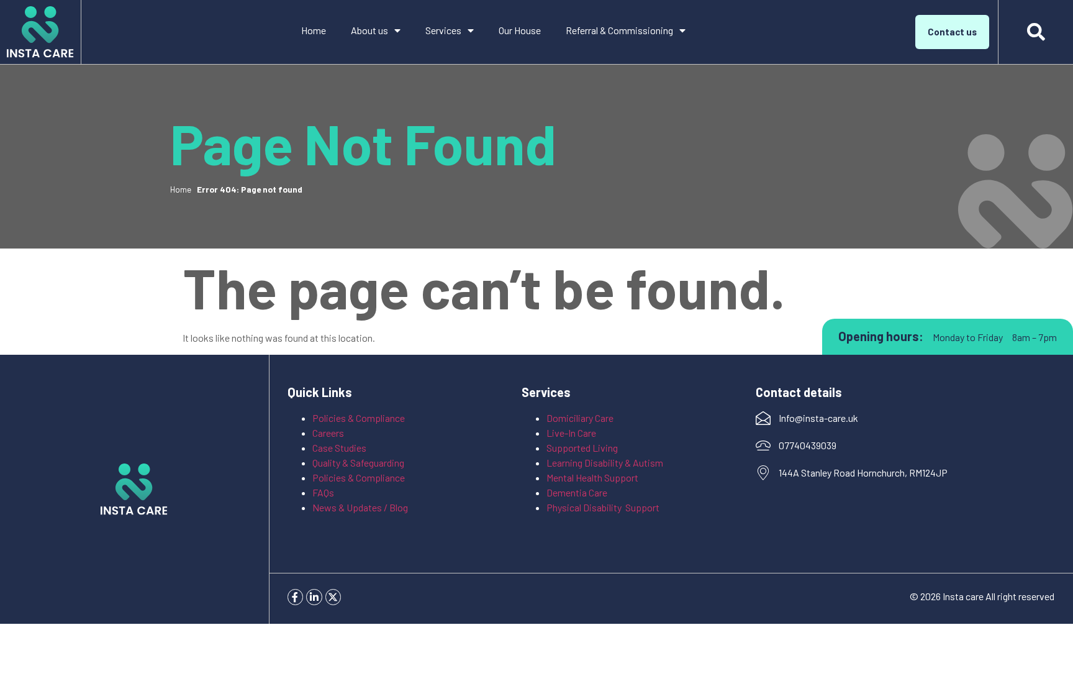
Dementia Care (576, 492)
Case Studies (339, 448)
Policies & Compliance (358, 418)
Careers (328, 433)
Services (443, 30)
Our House (520, 30)
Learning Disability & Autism (605, 462)
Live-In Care (571, 433)
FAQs (323, 492)
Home (313, 30)
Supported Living (582, 448)
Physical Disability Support (602, 507)
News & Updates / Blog (360, 507)
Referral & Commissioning (619, 30)
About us (369, 30)
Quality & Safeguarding (359, 462)
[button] (1035, 32)
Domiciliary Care (579, 418)
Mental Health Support (592, 477)
